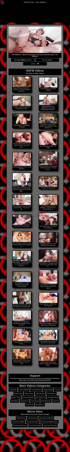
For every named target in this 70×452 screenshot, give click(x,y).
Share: (33, 64)
